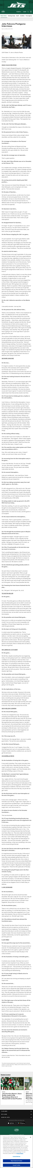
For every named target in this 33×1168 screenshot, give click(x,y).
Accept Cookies (16, 1165)
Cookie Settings (16, 1156)
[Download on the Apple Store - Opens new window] (11, 1123)
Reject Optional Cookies (16, 1160)
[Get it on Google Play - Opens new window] (21, 1124)
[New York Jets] (16, 1130)
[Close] (30, 1137)
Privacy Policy (19, 1153)
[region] (16, 1151)
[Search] (28, 12)
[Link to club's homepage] (3, 11)
